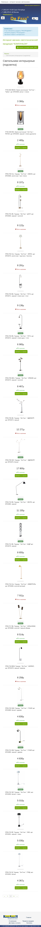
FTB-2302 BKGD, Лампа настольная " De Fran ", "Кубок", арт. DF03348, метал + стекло (20, 91)
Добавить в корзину (21, 147)
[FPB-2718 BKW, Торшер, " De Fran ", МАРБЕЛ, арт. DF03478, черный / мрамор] (21, 654)
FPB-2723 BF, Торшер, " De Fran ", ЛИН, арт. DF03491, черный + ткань (19, 833)
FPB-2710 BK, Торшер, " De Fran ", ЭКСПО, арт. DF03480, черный (20, 503)
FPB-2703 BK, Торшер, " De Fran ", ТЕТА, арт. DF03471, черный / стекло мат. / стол (19, 295)
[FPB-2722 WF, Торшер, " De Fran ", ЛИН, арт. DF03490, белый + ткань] (20, 778)
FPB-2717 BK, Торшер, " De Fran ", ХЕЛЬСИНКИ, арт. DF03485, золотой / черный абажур (20, 627)
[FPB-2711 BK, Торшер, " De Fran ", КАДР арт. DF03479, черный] (20, 530)
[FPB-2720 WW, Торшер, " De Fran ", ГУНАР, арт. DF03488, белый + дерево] (20, 694)
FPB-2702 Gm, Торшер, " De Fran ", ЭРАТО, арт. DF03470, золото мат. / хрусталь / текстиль (20, 255)
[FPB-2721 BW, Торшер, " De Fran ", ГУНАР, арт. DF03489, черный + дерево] (20, 736)
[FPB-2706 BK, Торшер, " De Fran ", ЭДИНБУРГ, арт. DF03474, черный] (20, 405)
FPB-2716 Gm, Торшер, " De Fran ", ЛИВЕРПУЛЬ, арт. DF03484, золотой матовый (20, 585)
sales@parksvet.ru (7, 14)
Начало (6, 53)
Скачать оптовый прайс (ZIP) (27, 47)
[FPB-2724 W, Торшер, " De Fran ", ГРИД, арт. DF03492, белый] (20, 860)
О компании (12, 921)
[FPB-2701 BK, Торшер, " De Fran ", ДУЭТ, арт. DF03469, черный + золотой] (20, 201)
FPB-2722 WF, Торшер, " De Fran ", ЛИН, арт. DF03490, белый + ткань (19, 793)
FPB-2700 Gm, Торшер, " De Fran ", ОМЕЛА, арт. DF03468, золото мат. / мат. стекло (20, 175)
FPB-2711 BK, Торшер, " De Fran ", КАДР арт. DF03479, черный (19, 545)
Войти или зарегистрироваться (32, 5)
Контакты (29, 923)
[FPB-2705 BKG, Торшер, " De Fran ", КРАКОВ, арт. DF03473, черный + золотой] (20, 363)
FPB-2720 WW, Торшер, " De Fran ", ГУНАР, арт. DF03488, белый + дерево (20, 709)
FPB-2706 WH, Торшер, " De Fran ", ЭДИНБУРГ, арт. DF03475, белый (20, 461)
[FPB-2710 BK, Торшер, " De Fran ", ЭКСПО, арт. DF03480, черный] (20, 488)
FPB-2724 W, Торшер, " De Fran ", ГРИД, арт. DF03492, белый (19, 873)
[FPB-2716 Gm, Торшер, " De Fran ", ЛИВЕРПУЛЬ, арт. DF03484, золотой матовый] (21, 572)
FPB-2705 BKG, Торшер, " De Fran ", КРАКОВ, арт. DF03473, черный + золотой (20, 379)
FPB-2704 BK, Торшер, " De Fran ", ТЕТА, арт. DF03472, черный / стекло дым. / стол (19, 337)
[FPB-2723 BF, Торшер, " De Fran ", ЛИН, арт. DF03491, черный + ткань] (20, 820)
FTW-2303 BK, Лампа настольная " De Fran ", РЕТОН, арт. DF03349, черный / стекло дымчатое (20, 133)
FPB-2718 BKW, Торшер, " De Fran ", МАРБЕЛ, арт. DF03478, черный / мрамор (19, 667)
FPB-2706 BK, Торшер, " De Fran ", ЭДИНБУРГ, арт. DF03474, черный (20, 419)
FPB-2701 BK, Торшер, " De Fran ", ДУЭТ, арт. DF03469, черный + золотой (19, 215)
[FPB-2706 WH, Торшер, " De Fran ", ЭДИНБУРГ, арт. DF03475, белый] (20, 445)
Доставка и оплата (14, 923)
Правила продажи (28, 921)
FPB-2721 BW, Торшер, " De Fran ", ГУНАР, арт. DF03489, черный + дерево (20, 751)
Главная (28, 917)
